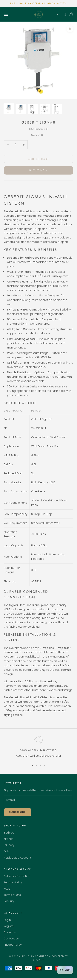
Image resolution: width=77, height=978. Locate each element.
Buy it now (38, 170)
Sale (6, 851)
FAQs (7, 889)
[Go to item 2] (21, 109)
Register (9, 926)
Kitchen (8, 839)
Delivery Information (17, 876)
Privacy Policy (13, 945)
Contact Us (11, 938)
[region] (38, 747)
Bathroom (10, 832)
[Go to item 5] (57, 109)
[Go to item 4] (45, 109)
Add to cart (38, 159)
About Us (10, 932)
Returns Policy (13, 882)
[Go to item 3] (33, 109)
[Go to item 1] (9, 109)
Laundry (9, 845)
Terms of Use (12, 895)
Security (9, 901)
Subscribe (17, 812)
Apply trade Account (17, 858)
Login (7, 920)
